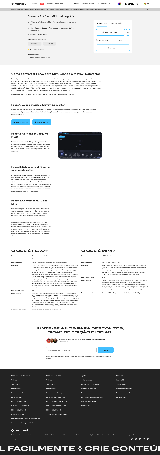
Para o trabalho (121, 397)
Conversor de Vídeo (18, 393)
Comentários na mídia (124, 388)
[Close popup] (147, 9)
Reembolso (85, 405)
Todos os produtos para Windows (23, 423)
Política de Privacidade (99, 9)
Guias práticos (86, 380)
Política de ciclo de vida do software (62, 435)
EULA (46, 435)
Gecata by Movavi (17, 414)
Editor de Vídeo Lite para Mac (57, 401)
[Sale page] (126, 3)
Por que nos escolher (124, 393)
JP (45, 57)
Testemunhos (121, 384)
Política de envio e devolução (85, 435)
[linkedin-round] (140, 439)
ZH (49, 57)
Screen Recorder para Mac (56, 405)
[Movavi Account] (141, 4)
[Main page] (19, 4)
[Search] (137, 4)
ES (38, 57)
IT (36, 57)
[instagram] (136, 439)
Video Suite (15, 384)
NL (41, 57)
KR (47, 57)
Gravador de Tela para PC (20, 405)
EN (30, 57)
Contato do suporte (88, 388)
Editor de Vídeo (16, 397)
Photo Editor (16, 388)
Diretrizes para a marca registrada (123, 435)
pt (148, 4)
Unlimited (15, 380)
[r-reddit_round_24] (148, 439)
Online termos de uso (34, 435)
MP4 (120, 40)
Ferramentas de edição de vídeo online (25, 418)
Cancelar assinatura (88, 401)
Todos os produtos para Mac (56, 414)
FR (35, 57)
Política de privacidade (18, 435)
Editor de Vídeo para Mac (55, 397)
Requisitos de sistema (89, 393)
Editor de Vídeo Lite (18, 401)
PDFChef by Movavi (18, 410)
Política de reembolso (103, 435)
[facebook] (132, 439)
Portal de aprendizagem (90, 384)
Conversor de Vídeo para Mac (57, 393)
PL (43, 57)
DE (33, 57)
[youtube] (144, 439)
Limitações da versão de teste (92, 397)
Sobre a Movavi (122, 380)
